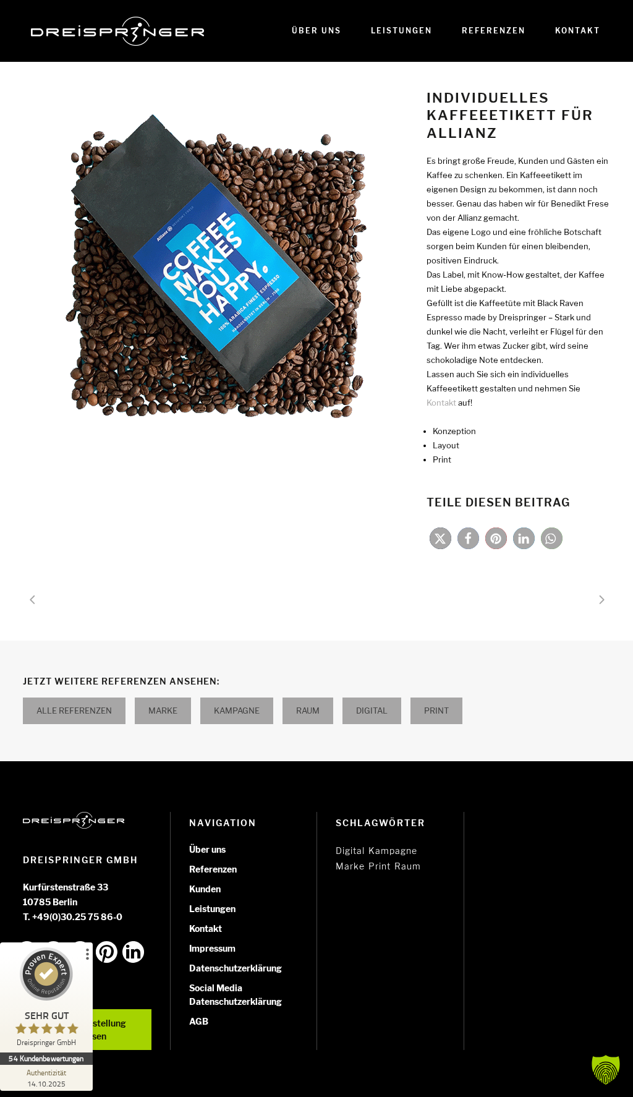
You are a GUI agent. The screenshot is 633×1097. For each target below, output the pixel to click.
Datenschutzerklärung (235, 968)
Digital (372, 710)
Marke (162, 710)
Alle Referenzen (74, 710)
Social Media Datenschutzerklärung (235, 995)
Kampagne (237, 710)
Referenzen (213, 869)
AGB (198, 1021)
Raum (308, 710)
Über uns (207, 849)
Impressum (212, 948)
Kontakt (205, 928)
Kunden (205, 889)
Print (436, 710)
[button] (440, 538)
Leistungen (212, 908)
